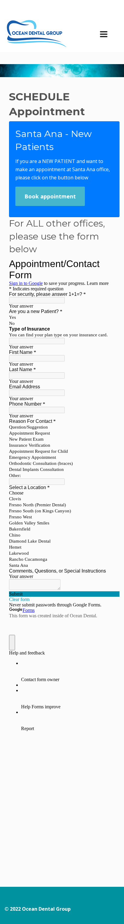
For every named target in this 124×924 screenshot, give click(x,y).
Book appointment (50, 196)
